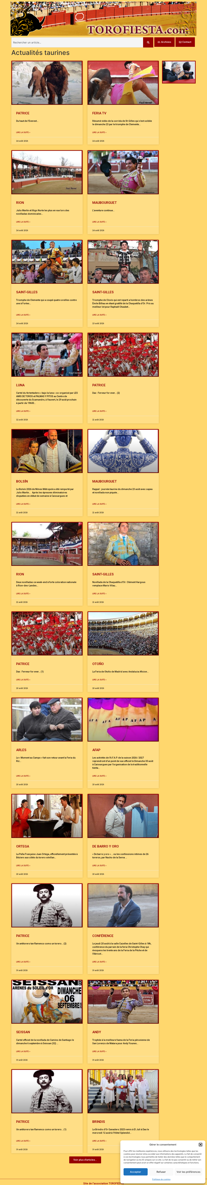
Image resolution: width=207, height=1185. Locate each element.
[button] (200, 1144)
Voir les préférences (188, 1171)
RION (20, 203)
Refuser (161, 1171)
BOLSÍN (22, 481)
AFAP (96, 750)
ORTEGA (22, 846)
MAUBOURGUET (105, 203)
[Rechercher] (148, 42)
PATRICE (22, 113)
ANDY (96, 1032)
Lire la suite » (23, 132)
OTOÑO (98, 664)
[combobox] (77, 42)
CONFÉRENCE (103, 936)
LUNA (20, 385)
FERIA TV (99, 113)
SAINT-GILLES (27, 292)
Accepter (135, 1171)
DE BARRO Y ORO (105, 846)
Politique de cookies (161, 1179)
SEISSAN (23, 1032)
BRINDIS (98, 1122)
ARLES (21, 750)
